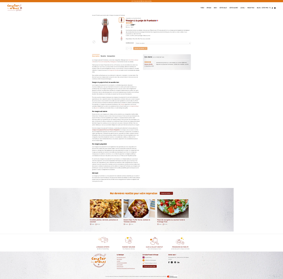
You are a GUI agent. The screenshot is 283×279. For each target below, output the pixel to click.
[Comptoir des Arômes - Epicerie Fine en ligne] (14, 7)
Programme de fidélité (122, 262)
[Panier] (275, 7)
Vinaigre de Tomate (114, 70)
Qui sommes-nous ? (121, 257)
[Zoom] (94, 42)
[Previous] (94, 30)
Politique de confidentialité (118, 276)
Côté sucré (233, 8)
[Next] (115, 30)
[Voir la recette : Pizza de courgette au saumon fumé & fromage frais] (173, 208)
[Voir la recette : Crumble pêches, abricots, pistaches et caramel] (105, 208)
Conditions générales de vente (144, 276)
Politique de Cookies (128, 276)
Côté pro (265, 8)
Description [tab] (96, 56)
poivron (97, 108)
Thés (202, 8)
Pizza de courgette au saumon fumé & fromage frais (171, 221)
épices (209, 8)
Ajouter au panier (139, 48)
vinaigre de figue (134, 106)
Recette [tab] (103, 56)
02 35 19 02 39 (120, 266)
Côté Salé (223, 8)
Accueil (93, 15)
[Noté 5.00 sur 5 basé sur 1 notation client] (158, 23)
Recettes (250, 8)
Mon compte (119, 264)
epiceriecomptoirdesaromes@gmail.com (126, 268)
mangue (122, 104)
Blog (259, 8)
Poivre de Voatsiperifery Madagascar (107, 61)
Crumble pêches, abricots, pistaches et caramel (104, 221)
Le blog (118, 261)
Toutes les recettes (165, 193)
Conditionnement (130, 42)
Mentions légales (135, 276)
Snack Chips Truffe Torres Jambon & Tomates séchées (137, 221)
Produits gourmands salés (102, 15)
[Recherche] (270, 7)
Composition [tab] (111, 56)
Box (215, 8)
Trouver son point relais (149, 266)
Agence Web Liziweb (155, 276)
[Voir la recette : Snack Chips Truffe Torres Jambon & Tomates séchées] (139, 208)
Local (242, 8)
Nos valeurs (119, 259)
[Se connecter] (272, 7)
